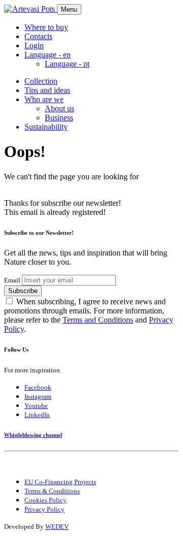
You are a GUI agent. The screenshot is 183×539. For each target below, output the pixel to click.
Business (59, 117)
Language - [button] (47, 54)
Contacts (38, 36)
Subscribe (23, 291)
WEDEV (57, 526)
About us (59, 108)
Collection (40, 81)
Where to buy (46, 27)
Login (34, 45)
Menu (69, 9)
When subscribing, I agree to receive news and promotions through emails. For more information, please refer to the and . (88, 315)
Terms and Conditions (98, 319)
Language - (67, 63)
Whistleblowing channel (33, 435)
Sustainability (46, 126)
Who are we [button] (44, 99)
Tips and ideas (47, 90)
